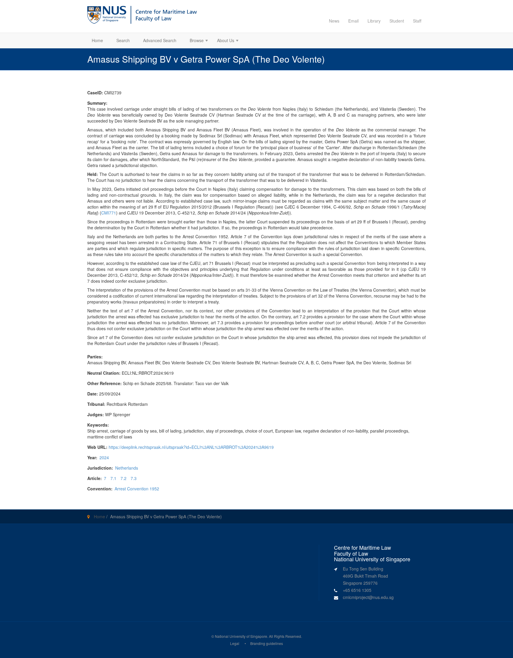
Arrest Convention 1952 (137, 489)
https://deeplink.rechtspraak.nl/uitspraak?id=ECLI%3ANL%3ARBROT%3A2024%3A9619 (191, 447)
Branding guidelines (266, 643)
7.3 (134, 478)
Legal (234, 643)
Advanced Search (159, 40)
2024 (104, 457)
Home (97, 40)
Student (397, 21)
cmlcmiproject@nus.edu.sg (368, 597)
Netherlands (126, 468)
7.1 (113, 478)
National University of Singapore (241, 636)
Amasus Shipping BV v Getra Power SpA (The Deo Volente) (166, 516)
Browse (194, 41)
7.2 (123, 478)
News (334, 21)
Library (374, 21)
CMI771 (108, 213)
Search (123, 40)
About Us (223, 41)
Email (353, 21)
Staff (417, 21)
